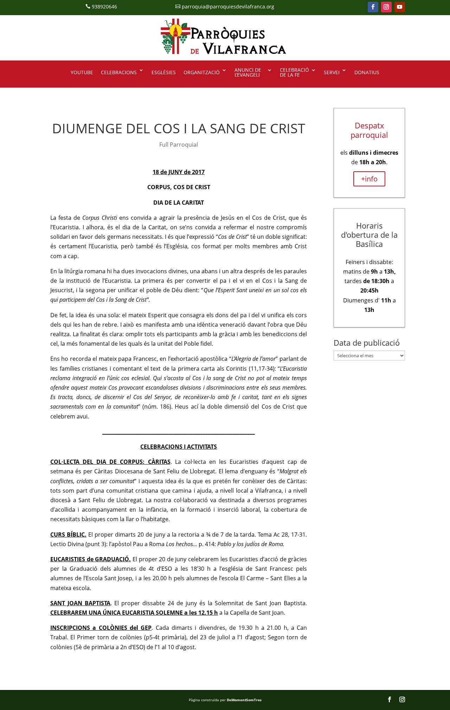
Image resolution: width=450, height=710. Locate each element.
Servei (332, 72)
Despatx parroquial (369, 130)
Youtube (82, 72)
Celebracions (119, 72)
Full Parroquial (178, 144)
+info (369, 179)
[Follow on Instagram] (386, 7)
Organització (202, 72)
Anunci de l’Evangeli (247, 73)
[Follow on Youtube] (399, 7)
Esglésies (164, 72)
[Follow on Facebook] (373, 7)
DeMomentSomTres (244, 699)
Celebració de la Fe (294, 73)
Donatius (366, 72)
